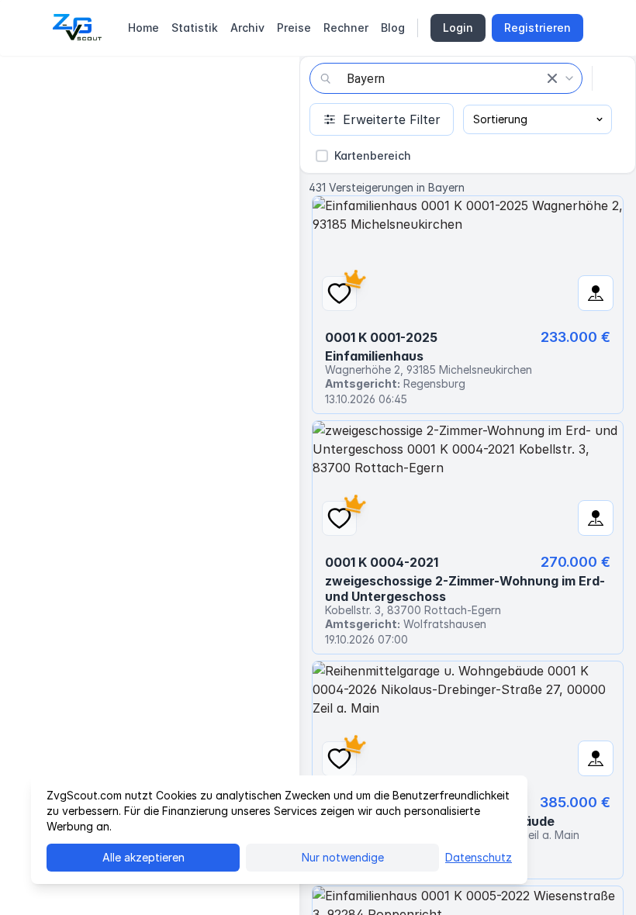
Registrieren (537, 27)
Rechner (345, 27)
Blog (393, 27)
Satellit (105, 79)
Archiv (247, 27)
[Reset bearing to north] (276, 891)
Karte (39, 79)
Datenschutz (478, 857)
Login (458, 27)
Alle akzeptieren (143, 857)
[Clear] (552, 78)
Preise (294, 27)
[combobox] (445, 78)
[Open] (569, 78)
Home (143, 27)
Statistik (194, 27)
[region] (149, 485)
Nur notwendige (343, 857)
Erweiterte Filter (392, 119)
